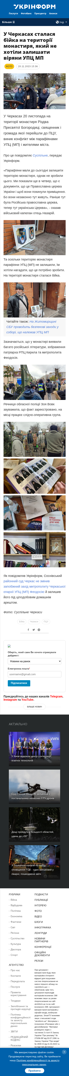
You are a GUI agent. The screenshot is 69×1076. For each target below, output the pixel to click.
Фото (38, 911)
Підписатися (19, 682)
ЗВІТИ (14, 1031)
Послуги (13, 13)
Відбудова (16, 905)
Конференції (42, 946)
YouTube (27, 699)
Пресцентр (40, 13)
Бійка (21, 621)
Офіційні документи (42, 954)
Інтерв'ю (40, 905)
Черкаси (34, 621)
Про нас (15, 970)
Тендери (16, 1000)
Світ (13, 927)
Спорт (14, 954)
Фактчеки (16, 921)
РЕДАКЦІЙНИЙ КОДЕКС (19, 1038)
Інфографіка (42, 927)
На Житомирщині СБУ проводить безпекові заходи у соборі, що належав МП (32, 327)
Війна (14, 899)
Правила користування (18, 994)
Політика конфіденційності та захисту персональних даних (20, 1020)
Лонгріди (40, 933)
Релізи (38, 960)
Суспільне (40, 155)
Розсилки (16, 1045)
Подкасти (41, 894)
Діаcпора (16, 949)
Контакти (16, 975)
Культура (16, 943)
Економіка (16, 916)
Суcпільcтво (17, 938)
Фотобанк (26, 13)
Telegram (56, 696)
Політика (16, 910)
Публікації (41, 899)
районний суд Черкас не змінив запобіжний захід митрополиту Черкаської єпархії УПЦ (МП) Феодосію (34, 586)
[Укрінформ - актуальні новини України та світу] (34, 6)
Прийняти (34, 1070)
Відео (38, 916)
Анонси (53, 13)
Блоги (38, 922)
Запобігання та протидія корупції (21, 1007)
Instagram (10, 699)
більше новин (34, 707)
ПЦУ (46, 621)
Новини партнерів (41, 940)
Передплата (18, 981)
